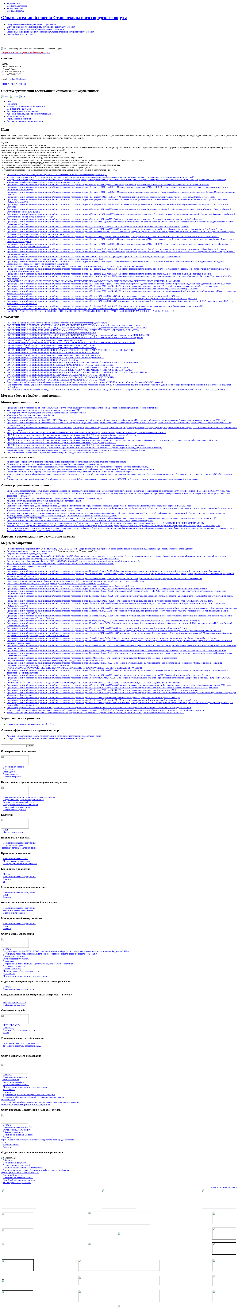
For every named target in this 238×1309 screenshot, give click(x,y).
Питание (7, 1092)
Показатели (12, 104)
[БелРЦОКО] (119, 1301)
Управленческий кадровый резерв (19, 802)
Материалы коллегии (13, 832)
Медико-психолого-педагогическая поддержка (25, 976)
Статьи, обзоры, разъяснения (16, 1130)
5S (4, 881)
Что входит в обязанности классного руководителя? (31, 551)
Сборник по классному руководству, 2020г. (27, 554)
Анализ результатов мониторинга (22, 111)
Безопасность (9, 1089)
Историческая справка (13, 767)
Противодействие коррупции (17, 807)
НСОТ (6, 1032)
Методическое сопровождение (17, 861)
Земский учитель (11, 1144)
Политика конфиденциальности (18, 1135)
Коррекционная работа (13, 1082)
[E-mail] (5, 97)
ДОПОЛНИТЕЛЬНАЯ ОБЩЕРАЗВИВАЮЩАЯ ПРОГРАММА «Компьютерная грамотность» (51, 332)
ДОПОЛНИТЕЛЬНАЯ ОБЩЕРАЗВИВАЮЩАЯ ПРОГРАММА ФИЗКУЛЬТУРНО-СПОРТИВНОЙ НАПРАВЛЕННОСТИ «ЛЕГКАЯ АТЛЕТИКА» (77, 372)
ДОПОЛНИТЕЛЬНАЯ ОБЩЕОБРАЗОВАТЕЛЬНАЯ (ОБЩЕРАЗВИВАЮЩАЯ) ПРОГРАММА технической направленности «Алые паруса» (73, 325)
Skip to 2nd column (15, 11)
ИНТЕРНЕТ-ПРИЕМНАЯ (14, 84)
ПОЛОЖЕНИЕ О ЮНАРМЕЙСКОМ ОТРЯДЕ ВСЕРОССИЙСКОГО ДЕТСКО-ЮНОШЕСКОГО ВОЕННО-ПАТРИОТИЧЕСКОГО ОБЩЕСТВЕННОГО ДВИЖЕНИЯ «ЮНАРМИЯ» (94, 281)
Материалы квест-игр (17, 568)
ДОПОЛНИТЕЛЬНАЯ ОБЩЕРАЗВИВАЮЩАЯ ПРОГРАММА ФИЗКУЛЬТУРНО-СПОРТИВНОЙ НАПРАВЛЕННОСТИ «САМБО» (70, 370)
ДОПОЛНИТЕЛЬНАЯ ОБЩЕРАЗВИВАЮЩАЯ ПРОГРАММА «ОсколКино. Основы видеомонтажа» (55, 357)
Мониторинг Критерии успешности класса (27, 417)
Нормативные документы (15, 1077)
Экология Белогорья (12, 1175)
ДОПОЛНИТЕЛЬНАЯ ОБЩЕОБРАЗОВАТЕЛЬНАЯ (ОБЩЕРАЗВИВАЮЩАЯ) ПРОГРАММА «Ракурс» (56, 380)
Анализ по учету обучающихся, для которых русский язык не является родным (44, 501)
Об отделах (8, 1027)
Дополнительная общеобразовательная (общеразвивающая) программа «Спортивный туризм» (51, 345)
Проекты (7, 879)
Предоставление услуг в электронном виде (23, 799)
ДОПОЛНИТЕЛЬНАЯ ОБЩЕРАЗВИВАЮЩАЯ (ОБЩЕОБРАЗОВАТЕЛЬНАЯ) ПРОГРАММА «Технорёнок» (59, 375)
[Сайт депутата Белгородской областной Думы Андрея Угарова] (224, 1285)
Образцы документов (13, 1132)
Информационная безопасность (18, 1177)
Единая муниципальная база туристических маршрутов (29, 1094)
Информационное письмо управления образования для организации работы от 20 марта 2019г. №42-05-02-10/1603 (60, 563)
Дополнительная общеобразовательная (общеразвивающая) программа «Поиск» (44, 340)
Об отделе (7, 949)
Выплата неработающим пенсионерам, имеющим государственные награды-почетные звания (37, 1139)
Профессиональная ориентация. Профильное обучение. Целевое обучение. (38, 964)
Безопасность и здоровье (14, 966)
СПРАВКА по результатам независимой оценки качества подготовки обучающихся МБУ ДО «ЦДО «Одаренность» (61, 442)
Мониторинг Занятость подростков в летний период (31, 415)
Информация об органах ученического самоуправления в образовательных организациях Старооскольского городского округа (66, 462)
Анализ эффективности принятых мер (25, 121)
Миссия (6, 874)
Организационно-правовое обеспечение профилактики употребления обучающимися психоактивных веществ (35, 1171)
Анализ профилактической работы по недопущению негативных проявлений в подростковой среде (54, 736)
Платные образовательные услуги (19, 1030)
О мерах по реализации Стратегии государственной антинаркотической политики (45, 738)
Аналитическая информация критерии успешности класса (34, 503)
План (5, 830)
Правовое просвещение (14, 956)
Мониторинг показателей (19, 109)
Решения (7, 897)
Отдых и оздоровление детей (16, 1165)
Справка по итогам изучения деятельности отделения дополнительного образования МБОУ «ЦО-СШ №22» (58, 583)
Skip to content (13, 3)
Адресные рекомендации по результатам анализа (29, 114)
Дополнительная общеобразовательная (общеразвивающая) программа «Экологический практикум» (54, 355)
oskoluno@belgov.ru (17, 79)
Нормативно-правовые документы (19, 843)
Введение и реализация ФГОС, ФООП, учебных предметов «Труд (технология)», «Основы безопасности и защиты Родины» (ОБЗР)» (66, 951)
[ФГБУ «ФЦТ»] (17, 1301)
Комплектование (11, 1079)
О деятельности (10, 774)
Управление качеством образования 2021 (22, 1043)
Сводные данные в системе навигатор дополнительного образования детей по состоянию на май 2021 (55, 259)
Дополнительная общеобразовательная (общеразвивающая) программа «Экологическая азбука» (51, 347)
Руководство (9, 772)
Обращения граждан (12, 777)
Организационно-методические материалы (23, 1167)
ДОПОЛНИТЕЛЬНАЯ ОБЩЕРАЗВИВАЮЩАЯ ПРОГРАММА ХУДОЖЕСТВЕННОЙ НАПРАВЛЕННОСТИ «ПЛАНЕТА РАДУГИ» (70, 350)
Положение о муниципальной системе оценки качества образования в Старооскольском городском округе (57, 174)
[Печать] (14, 97)
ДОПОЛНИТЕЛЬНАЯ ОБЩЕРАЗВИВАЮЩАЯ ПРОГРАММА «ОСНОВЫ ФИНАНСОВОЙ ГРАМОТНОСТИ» (60, 377)
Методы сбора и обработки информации (26, 106)
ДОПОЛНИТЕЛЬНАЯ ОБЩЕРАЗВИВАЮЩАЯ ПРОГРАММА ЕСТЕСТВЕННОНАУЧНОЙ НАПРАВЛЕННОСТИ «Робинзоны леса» (71, 342)
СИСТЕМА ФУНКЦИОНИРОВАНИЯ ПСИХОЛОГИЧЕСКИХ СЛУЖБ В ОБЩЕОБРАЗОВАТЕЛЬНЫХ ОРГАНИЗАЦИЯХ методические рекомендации (80, 520)
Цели (9, 101)
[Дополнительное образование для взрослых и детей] (119, 1284)
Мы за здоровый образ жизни (17, 1182)
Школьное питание (12, 968)
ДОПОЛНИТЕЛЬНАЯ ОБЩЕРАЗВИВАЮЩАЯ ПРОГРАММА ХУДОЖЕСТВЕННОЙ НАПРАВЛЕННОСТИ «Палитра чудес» (67, 367)
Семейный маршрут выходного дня (19, 1180)
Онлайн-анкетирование (14, 913)
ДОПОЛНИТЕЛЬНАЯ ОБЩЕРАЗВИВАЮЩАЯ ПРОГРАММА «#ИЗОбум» (43, 360)
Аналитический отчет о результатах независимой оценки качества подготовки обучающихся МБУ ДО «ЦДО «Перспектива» (65, 437)
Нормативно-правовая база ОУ (17, 1127)
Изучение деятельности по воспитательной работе (30, 724)
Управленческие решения (19, 119)
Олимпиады (8, 961)
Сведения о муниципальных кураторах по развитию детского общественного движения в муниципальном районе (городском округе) (70, 472)
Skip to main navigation (17, 6)
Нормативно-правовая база (15, 858)
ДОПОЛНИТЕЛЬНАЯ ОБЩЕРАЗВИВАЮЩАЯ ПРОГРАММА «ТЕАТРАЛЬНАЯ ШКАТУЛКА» (53, 352)
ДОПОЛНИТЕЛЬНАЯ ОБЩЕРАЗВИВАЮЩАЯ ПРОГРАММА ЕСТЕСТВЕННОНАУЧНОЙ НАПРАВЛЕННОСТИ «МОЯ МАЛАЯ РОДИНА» (75, 337)
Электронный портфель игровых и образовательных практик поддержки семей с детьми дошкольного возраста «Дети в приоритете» (40, 1103)
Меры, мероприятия (16, 116)
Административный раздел (224, 1187)
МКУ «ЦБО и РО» (11, 1025)
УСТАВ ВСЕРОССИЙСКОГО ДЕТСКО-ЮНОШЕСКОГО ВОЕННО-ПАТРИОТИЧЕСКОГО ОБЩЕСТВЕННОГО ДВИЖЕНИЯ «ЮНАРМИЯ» (75, 266)
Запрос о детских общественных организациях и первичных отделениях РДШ (43, 410)
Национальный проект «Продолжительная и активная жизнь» (19, 846)
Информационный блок (14, 1005)
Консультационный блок (14, 1002)
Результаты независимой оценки (18, 910)
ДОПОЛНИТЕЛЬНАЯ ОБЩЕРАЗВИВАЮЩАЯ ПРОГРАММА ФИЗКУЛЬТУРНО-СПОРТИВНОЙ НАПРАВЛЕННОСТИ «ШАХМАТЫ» (72, 362)
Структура (8, 769)
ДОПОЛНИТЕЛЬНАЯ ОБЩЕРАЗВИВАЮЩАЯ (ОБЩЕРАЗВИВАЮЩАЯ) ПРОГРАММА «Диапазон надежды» (60, 365)
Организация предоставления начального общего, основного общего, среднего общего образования (50, 954)
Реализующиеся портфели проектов (20, 863)
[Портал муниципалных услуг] (119, 1306)
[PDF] (22, 97)
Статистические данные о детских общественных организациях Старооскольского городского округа (54, 464)
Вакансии (7, 1147)
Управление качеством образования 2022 (22, 1046)
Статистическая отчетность (16, 959)
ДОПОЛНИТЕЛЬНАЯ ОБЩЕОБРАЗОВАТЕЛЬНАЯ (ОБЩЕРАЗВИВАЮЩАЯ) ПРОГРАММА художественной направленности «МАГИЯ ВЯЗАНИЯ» (79, 335)
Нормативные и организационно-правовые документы (29, 797)
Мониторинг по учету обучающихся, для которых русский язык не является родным (46, 413)
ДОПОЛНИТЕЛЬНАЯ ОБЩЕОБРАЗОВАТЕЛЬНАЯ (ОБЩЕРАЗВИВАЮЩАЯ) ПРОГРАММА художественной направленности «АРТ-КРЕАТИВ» (77, 327)
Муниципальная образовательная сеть (21, 971)
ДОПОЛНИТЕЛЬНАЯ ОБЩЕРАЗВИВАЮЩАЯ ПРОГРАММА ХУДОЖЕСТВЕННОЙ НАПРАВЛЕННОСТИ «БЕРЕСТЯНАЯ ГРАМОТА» (73, 330)
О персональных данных (14, 809)
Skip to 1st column (15, 8)
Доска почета (9, 973)
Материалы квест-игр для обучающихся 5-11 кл (29, 566)
